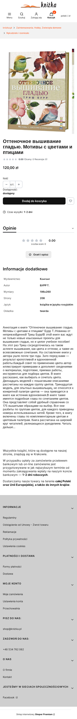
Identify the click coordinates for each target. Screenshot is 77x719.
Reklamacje (9, 531)
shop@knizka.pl (12, 628)
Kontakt (7, 676)
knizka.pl (7, 27)
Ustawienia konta (13, 601)
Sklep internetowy (34, 714)
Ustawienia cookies (14, 546)
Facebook (9, 697)
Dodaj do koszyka (34, 201)
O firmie (7, 669)
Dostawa (8, 573)
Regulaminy (9, 517)
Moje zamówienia (13, 594)
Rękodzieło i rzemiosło (17, 33)
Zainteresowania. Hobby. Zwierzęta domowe (38, 27)
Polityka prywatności (15, 538)
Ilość (5, 178)
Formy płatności (12, 566)
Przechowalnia (11, 608)
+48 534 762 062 (13, 649)
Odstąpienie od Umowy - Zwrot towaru (25, 524)
